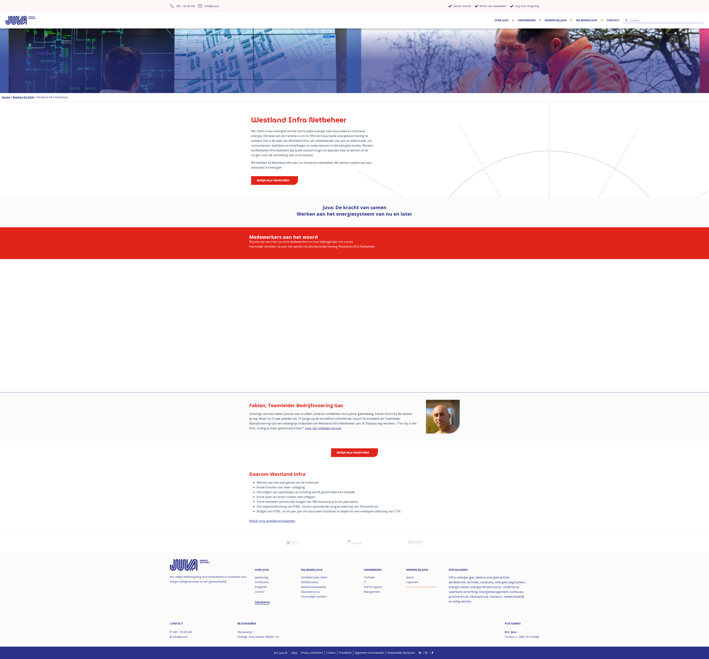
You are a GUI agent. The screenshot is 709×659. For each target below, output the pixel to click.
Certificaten (262, 582)
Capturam (412, 582)
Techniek (369, 577)
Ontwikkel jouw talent (314, 577)
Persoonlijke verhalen (314, 596)
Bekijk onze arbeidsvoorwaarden (272, 521)
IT (365, 582)
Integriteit (261, 587)
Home (6, 97)
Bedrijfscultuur (310, 582)
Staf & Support (373, 587)
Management (372, 591)
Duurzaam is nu (310, 591)
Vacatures (262, 602)
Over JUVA (501, 20)
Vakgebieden (526, 20)
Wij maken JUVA (586, 20)
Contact (613, 20)
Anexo (410, 577)
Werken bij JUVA (556, 20)
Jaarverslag (261, 577)
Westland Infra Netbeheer (422, 587)
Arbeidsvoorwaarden (313, 587)
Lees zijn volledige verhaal (323, 428)
